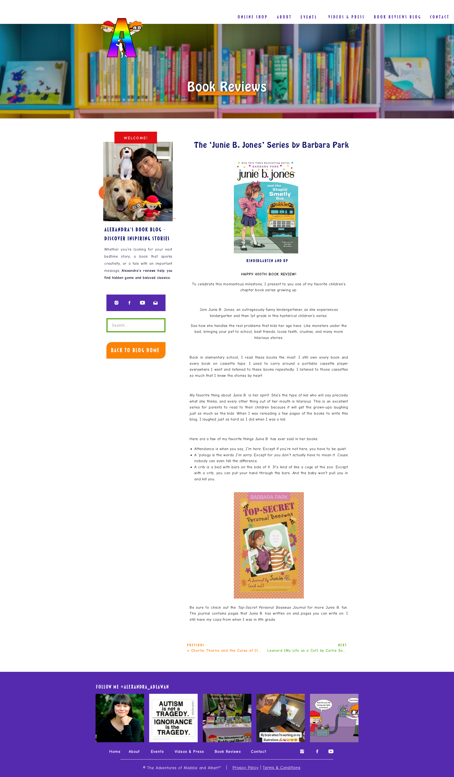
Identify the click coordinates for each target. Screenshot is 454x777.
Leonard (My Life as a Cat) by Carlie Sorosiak (310, 650)
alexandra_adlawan (146, 687)
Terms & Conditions (281, 767)
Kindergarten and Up (267, 260)
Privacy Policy (245, 767)
